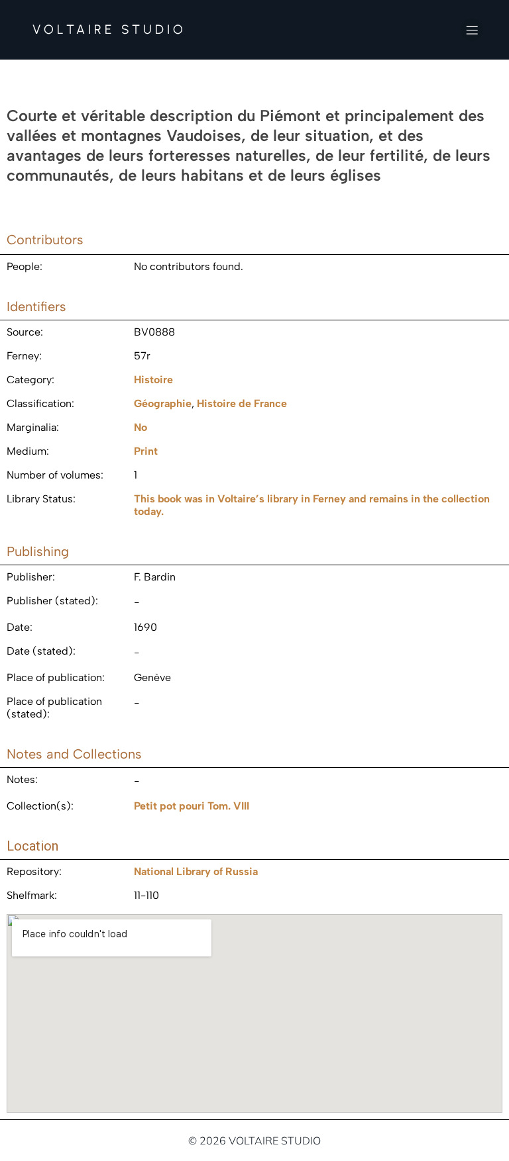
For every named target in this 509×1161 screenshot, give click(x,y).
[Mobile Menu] (472, 30)
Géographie (163, 403)
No (140, 427)
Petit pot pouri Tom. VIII (191, 806)
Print (146, 451)
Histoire (153, 379)
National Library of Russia (196, 871)
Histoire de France (242, 403)
